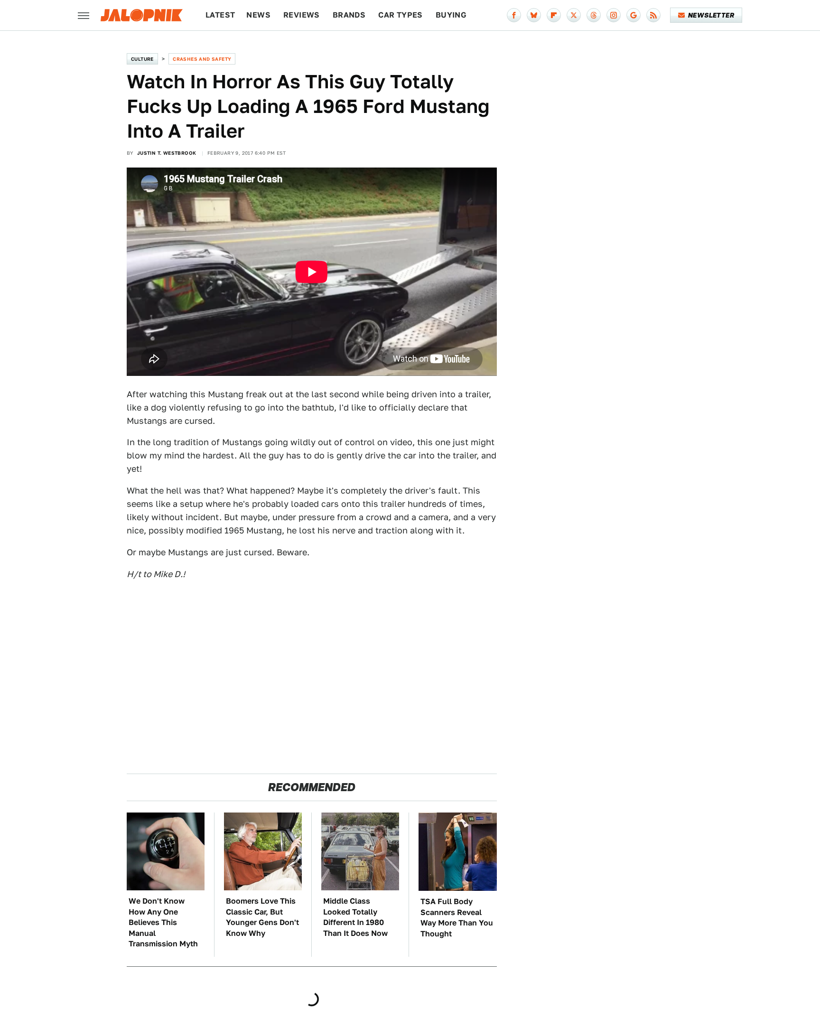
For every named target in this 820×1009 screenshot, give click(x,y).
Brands (349, 14)
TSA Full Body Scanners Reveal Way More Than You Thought (456, 917)
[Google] (633, 15)
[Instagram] (613, 15)
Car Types (400, 14)
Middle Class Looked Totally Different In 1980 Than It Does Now (355, 917)
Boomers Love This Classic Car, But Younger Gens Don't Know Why (262, 917)
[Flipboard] (554, 15)
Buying (451, 14)
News (258, 14)
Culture (142, 59)
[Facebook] (514, 15)
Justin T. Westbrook (166, 153)
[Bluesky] (534, 15)
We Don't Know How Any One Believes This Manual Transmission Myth (163, 922)
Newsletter (711, 15)
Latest (220, 14)
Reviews (301, 14)
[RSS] (653, 15)
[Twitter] (574, 15)
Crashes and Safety (202, 59)
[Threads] (594, 15)
